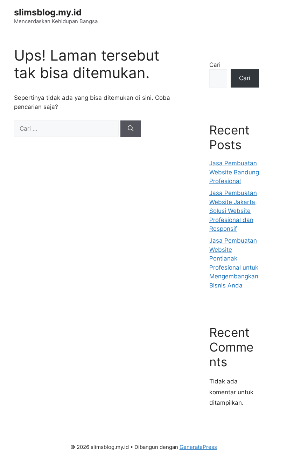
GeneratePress (198, 447)
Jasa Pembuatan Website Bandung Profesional (234, 172)
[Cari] (130, 128)
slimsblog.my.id (48, 12)
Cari (214, 64)
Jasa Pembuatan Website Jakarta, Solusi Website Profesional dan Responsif (233, 210)
